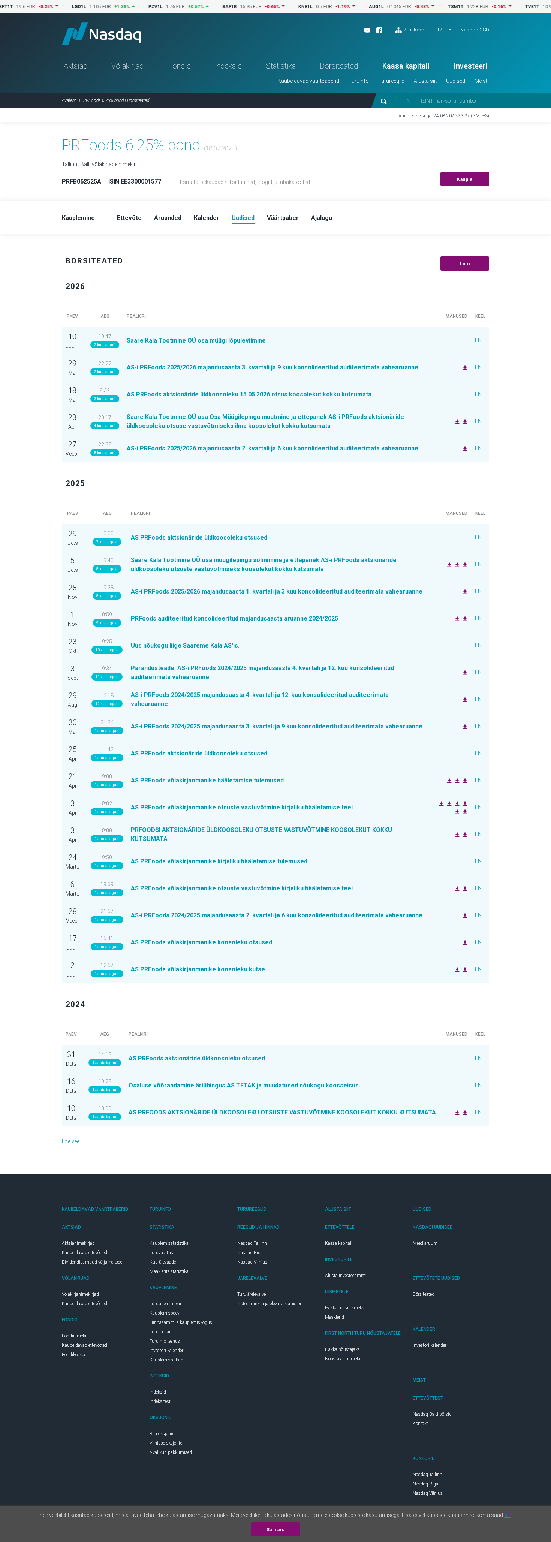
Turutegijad (161, 1331)
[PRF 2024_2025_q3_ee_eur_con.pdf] (464, 726)
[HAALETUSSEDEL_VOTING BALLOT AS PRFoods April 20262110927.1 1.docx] (464, 421)
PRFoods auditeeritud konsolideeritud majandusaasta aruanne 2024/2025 (234, 618)
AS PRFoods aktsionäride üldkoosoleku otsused (199, 537)
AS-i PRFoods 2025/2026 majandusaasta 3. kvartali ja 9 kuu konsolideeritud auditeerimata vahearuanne (272, 367)
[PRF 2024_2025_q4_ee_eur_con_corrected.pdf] (464, 672)
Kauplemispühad (166, 1360)
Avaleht (69, 100)
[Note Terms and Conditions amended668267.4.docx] (456, 969)
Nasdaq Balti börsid (432, 1414)
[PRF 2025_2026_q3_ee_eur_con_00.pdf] (464, 367)
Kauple (465, 179)
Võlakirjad (127, 65)
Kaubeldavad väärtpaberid (308, 81)
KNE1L (281, 6)
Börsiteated (339, 65)
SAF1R (205, 6)
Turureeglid (391, 81)
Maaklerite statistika (169, 1271)
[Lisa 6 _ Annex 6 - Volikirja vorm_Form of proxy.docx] (464, 811)
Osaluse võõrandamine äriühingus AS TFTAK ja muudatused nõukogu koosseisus (244, 1085)
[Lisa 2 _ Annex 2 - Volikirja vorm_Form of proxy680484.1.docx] (464, 888)
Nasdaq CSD (474, 30)
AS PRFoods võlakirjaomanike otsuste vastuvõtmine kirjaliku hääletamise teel (242, 807)
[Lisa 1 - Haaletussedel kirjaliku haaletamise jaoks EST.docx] (448, 803)
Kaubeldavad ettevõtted (84, 1252)
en (478, 340)
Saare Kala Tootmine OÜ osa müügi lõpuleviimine (196, 340)
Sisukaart (414, 30)
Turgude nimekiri (166, 1303)
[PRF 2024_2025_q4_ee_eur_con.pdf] (464, 699)
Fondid (179, 65)
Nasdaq (101, 33)
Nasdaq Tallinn (252, 1243)
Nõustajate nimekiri (344, 1358)
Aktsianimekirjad (78, 1243)
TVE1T (508, 6)
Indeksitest (160, 1401)
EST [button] (442, 30)
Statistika (281, 65)
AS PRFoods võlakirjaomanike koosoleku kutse (198, 969)
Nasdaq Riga (250, 1252)
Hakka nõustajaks (342, 1349)
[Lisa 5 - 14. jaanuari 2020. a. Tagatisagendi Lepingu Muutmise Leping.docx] (440, 803)
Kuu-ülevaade (163, 1262)
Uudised (455, 81)
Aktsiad (75, 65)
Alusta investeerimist (345, 1275)
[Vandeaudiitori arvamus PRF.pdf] (456, 834)
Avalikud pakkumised (171, 1452)
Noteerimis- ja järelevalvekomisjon (269, 1303)
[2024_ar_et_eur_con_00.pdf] (456, 618)
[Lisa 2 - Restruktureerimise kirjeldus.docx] (456, 803)
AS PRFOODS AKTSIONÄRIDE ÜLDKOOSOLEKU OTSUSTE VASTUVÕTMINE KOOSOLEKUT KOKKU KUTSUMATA (282, 1112)
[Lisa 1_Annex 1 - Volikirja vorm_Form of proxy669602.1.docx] (464, 969)
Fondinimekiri (75, 1336)
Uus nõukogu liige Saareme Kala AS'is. (185, 645)
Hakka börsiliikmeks (344, 1307)
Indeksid (228, 65)
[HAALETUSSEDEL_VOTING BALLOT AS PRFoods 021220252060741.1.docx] (464, 564)
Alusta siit (425, 81)
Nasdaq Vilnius (252, 1262)
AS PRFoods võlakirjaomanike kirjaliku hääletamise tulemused (219, 861)
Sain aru (276, 1529)
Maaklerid (334, 1317)
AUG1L (352, 6)
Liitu (465, 263)
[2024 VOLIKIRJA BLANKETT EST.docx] (456, 1112)
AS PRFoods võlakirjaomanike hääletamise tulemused (207, 780)
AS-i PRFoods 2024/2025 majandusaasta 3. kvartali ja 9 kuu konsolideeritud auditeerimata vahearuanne (276, 726)
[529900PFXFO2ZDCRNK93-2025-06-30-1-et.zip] (464, 618)
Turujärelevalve (251, 1294)
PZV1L (131, 6)
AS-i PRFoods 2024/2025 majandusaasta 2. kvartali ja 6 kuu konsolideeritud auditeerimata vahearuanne (276, 915)
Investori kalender (166, 1350)
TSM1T (432, 6)
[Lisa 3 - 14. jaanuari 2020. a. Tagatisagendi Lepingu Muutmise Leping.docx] (464, 780)
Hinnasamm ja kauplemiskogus (181, 1322)
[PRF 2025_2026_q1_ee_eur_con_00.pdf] (464, 591)
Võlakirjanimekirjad (80, 1294)
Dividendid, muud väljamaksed (92, 1262)
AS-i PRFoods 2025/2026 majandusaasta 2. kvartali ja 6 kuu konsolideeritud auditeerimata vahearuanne (272, 448)
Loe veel (71, 1141)
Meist (481, 81)
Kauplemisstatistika (169, 1243)
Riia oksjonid (162, 1433)
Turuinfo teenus (165, 1341)
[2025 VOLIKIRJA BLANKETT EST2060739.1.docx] (448, 564)
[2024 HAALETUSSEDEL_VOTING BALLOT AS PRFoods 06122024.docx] (464, 1112)
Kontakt (420, 1423)
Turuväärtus (161, 1252)
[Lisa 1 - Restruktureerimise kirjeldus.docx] (464, 834)
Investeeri (470, 65)
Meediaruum (425, 1243)
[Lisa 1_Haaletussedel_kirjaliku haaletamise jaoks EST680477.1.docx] (456, 888)
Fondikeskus (74, 1354)
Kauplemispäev (165, 1313)
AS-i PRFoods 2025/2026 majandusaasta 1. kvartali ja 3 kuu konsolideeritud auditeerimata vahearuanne (276, 591)
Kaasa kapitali (406, 65)
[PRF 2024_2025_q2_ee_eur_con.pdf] (464, 915)
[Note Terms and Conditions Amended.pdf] (464, 942)
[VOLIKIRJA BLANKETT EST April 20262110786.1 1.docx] (456, 421)
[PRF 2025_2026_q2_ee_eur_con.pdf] (464, 448)
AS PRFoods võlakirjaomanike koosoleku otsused (201, 942)
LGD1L (55, 6)
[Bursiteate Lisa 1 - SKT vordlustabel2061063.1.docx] (456, 564)
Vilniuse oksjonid (166, 1443)
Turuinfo (359, 81)
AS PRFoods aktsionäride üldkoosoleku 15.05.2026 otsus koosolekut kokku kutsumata (249, 394)
